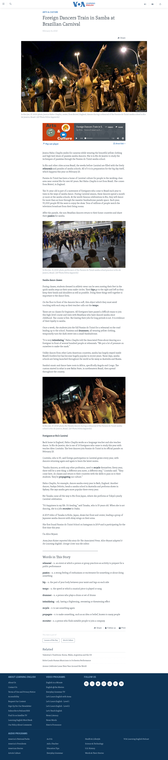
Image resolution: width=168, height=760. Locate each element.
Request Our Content (17, 702)
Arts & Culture (50, 12)
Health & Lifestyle (92, 739)
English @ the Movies (55, 687)
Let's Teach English (54, 711)
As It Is (49, 739)
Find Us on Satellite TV (17, 716)
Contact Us (12, 687)
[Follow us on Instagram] (103, 683)
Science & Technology (94, 744)
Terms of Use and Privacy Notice (21, 692)
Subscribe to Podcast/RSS (19, 711)
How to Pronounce (53, 725)
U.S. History (90, 749)
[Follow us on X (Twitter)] (92, 683)
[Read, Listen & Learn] (160, 4)
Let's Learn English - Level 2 (57, 706)
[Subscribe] (121, 683)
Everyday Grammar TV (55, 692)
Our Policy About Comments (20, 725)
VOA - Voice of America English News (94, 130)
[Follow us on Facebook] (86, 683)
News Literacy (52, 716)
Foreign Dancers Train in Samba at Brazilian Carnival (101, 127)
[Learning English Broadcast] (145, 4)
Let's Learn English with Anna (58, 697)
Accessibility (13, 697)
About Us (12, 683)
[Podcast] (115, 683)
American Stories (15, 749)
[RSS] (109, 683)
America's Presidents (17, 744)
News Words (51, 720)
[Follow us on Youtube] (98, 683)
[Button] (121, 38)
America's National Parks (19, 739)
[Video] (152, 4)
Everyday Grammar (55, 753)
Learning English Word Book (20, 720)
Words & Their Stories (94, 753)
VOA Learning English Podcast (136, 739)
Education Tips (53, 749)
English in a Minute (54, 683)
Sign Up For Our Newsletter (19, 706)
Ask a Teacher (53, 744)
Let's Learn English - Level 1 (57, 702)
